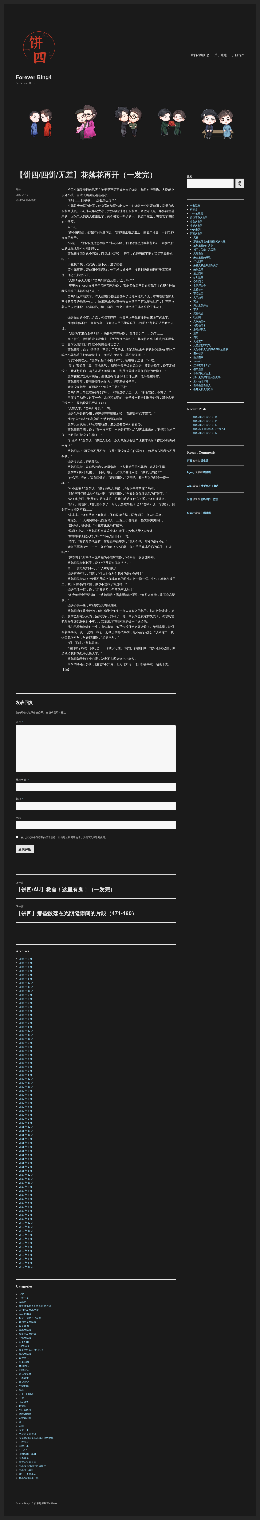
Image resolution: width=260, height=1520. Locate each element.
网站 (18, 817)
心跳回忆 (24, 1370)
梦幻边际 (24, 1366)
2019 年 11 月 (26, 1226)
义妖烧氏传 (25, 1410)
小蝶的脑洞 (25, 1338)
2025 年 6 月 (25, 958)
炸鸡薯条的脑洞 (27, 1322)
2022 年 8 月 (25, 1094)
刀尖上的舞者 (26, 1394)
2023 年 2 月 (25, 1070)
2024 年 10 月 (26, 990)
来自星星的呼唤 (27, 1334)
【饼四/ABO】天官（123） (205, 424)
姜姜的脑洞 (25, 1330)
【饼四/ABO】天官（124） (205, 420)
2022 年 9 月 (25, 1090)
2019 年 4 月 (25, 1254)
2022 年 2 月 (25, 1118)
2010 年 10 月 (26, 1266)
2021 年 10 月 (26, 1134)
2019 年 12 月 (26, 1222)
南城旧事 (24, 1446)
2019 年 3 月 (25, 1258)
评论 (20, 722)
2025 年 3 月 (25, 970)
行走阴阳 (24, 1342)
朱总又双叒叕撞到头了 (31, 1350)
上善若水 (24, 1378)
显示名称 (22, 779)
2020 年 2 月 (25, 1214)
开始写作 (238, 55)
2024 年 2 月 (25, 1022)
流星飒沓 (24, 1402)
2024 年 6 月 (25, 1006)
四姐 (21, 1426)
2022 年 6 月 (25, 1102)
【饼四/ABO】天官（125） (205, 416)
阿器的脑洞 (25, 1354)
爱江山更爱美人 (27, 1474)
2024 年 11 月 (26, 986)
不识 (21, 1398)
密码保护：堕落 (210, 485)
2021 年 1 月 (25, 1170)
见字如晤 (24, 1386)
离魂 (21, 1390)
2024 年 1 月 (25, 1026)
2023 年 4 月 (25, 1062)
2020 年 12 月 (26, 1174)
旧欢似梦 (24, 1442)
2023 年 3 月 (25, 1066)
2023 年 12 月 (26, 1030)
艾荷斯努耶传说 (27, 1434)
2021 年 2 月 (25, 1166)
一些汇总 (24, 1298)
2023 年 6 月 (25, 1054)
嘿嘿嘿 (204, 460)
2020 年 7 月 (25, 1194)
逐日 (21, 1422)
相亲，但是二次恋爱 (30, 1318)
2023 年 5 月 (25, 1058)
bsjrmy (191, 472)
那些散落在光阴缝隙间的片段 (35, 1306)
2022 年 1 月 (25, 1122)
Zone (190, 485)
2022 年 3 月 (25, 1114)
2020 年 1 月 (25, 1218)
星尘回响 (24, 1362)
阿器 (18, 189)
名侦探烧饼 (25, 1374)
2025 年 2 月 (25, 974)
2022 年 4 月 (25, 1110)
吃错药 (22, 1406)
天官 (21, 1294)
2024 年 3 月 (25, 1018)
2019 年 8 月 (25, 1238)
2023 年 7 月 (25, 1050)
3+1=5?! (23, 1450)
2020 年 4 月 (25, 1206)
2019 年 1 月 (25, 1262)
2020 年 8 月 (25, 1190)
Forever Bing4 (34, 77)
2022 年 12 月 (26, 1078)
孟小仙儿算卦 (26, 1470)
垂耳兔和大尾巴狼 (29, 1478)
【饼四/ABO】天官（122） (205, 432)
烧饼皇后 (24, 1358)
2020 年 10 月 (26, 1182)
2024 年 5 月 (25, 1010)
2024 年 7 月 (25, 1002)
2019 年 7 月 (25, 1242)
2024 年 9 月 (25, 994)
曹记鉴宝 (24, 1382)
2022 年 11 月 (26, 1082)
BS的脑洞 (24, 1346)
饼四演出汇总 (200, 55)
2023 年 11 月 (26, 1034)
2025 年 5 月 (25, 962)
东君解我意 (25, 1418)
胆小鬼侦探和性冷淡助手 (32, 1466)
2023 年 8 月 (25, 1046)
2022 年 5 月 (25, 1106)
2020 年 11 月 (26, 1178)
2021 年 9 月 (25, 1138)
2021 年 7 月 (25, 1146)
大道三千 (24, 1430)
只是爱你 (24, 1326)
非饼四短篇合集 (27, 1462)
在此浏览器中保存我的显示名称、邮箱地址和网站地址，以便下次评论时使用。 (64, 837)
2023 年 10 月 (26, 1038)
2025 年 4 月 (25, 966)
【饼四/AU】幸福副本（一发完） (208, 428)
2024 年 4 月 (25, 1014)
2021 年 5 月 (25, 1154)
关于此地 (221, 55)
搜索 (189, 176)
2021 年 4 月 (25, 1158)
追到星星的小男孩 (26, 200)
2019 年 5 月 (25, 1250)
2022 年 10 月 (26, 1086)
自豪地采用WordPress (45, 1503)
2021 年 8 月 (25, 1142)
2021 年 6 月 (25, 1150)
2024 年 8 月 (25, 998)
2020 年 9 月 (25, 1186)
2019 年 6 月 (25, 1246)
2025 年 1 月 (25, 978)
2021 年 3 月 (25, 1162)
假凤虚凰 (24, 1458)
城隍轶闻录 (25, 1414)
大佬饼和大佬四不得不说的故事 (36, 1438)
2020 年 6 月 (25, 1198)
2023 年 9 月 (25, 1042)
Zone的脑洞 (25, 1314)
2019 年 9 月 (25, 1234)
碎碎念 (22, 1302)
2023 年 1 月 (25, 1074)
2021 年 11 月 (26, 1130)
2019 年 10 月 (26, 1230)
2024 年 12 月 (26, 982)
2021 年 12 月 (26, 1126)
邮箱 (20, 798)
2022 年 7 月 (25, 1098)
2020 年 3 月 (25, 1210)
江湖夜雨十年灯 (27, 1454)
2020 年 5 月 (25, 1202)
